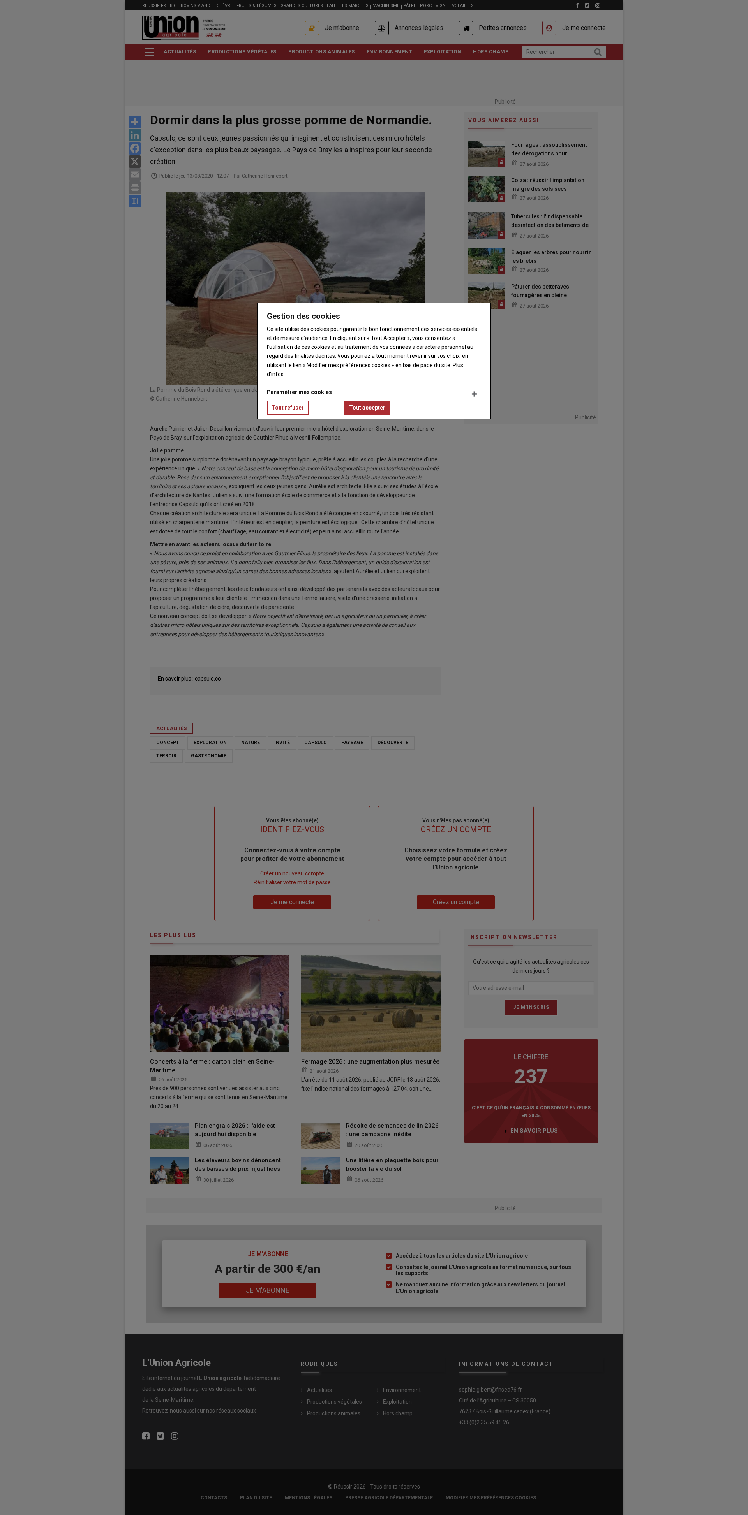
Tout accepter (367, 408)
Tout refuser (288, 408)
